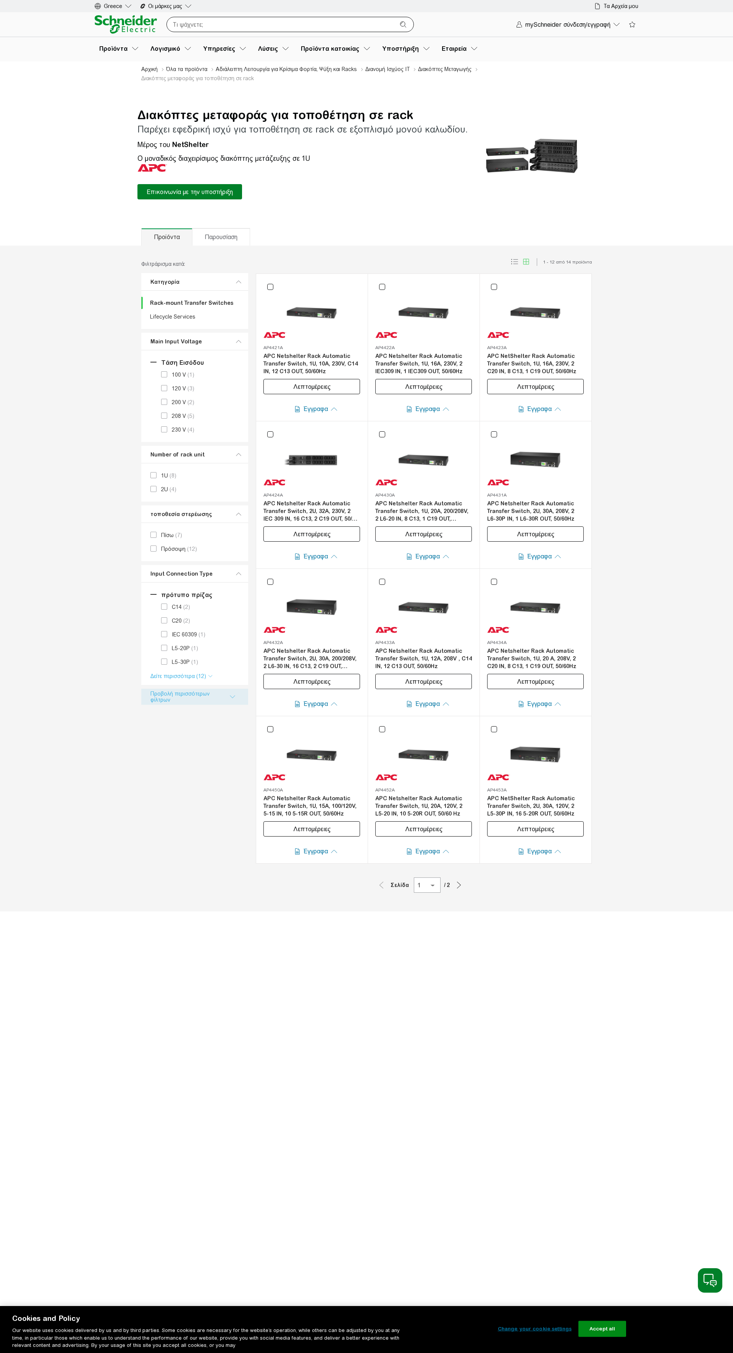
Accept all (602, 1329)
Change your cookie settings (535, 1329)
